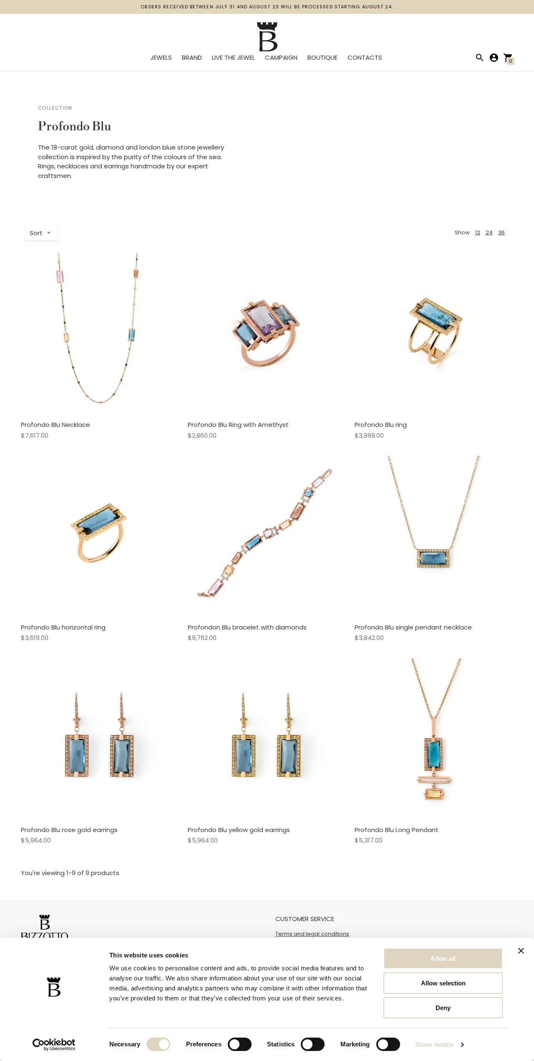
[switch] (240, 1044)
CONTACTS (365, 57)
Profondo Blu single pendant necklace (413, 627)
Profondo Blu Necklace (55, 424)
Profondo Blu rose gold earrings (69, 829)
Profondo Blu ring (381, 424)
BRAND (192, 57)
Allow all (443, 958)
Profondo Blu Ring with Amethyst (238, 424)
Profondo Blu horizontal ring (63, 627)
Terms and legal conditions (312, 934)
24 (489, 232)
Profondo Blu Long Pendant (396, 829)
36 (501, 232)
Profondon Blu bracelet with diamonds (247, 627)
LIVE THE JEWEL (233, 57)
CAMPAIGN (281, 57)
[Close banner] (521, 951)
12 (477, 232)
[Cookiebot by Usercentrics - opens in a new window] (54, 1044)
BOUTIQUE (322, 57)
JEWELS (161, 57)
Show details (434, 1044)
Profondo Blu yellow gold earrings (239, 829)
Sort (36, 232)
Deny (443, 1007)
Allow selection (443, 983)
